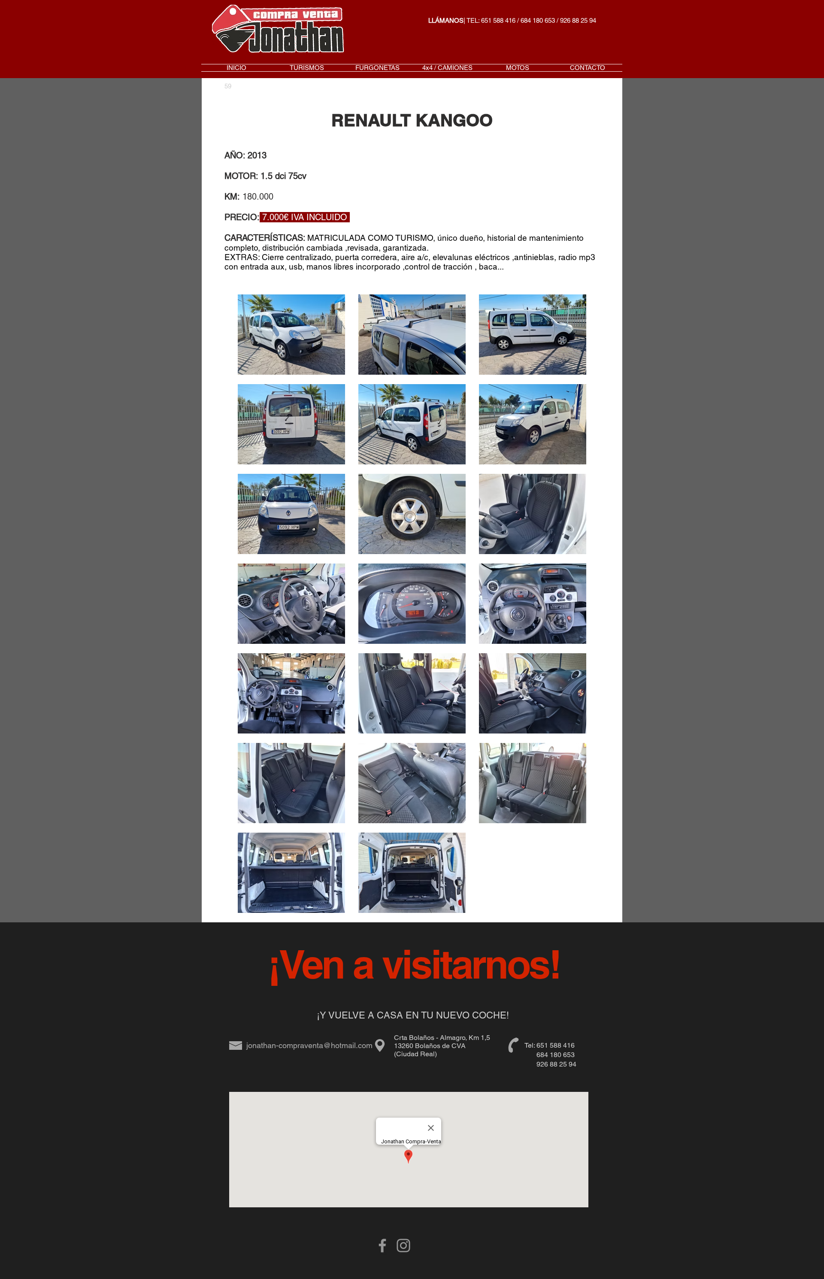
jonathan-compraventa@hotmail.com (309, 1045)
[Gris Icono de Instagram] (403, 1246)
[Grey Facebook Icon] (382, 1246)
